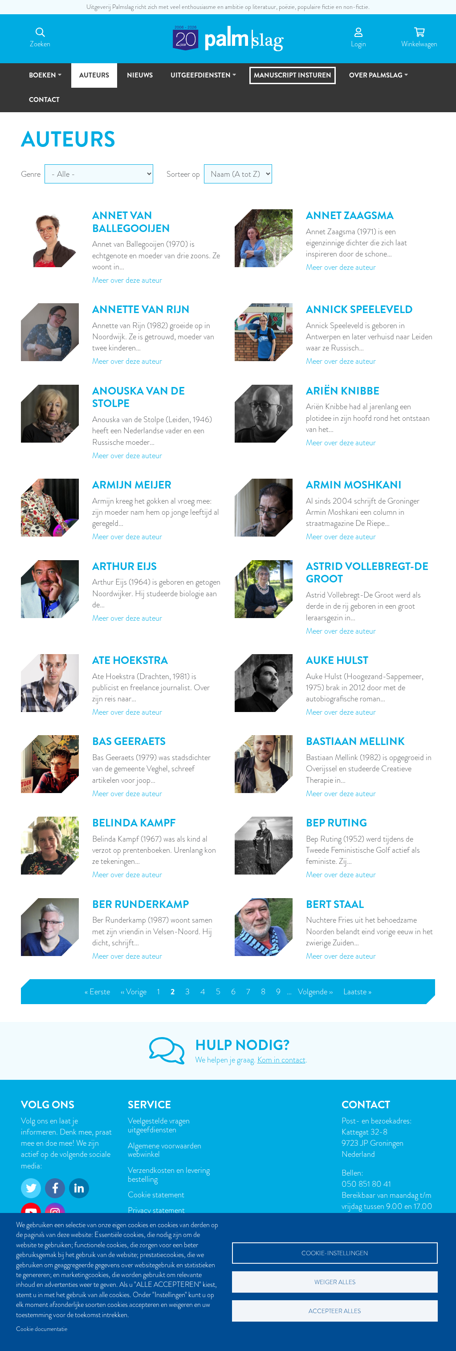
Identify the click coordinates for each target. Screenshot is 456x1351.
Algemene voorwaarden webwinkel (164, 1150)
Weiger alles (334, 1282)
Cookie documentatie (41, 1329)
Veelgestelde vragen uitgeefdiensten (159, 1125)
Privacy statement (156, 1210)
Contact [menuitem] (44, 100)
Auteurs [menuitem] (94, 75)
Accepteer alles (335, 1311)
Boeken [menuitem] (38, 79)
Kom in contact (281, 1059)
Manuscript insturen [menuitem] (292, 75)
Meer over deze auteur (127, 279)
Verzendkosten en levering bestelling (169, 1174)
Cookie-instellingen (334, 1253)
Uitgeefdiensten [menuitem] (197, 79)
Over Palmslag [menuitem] (372, 79)
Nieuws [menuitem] (140, 75)
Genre (31, 173)
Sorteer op (183, 173)
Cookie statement (156, 1194)
